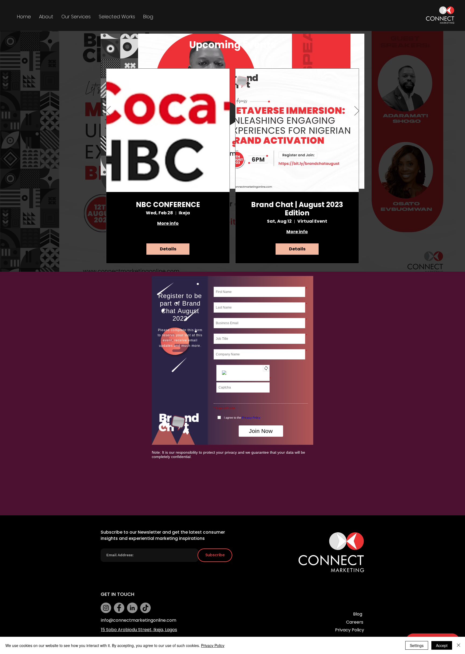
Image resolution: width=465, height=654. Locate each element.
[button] (76, 17)
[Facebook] (119, 608)
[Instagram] (106, 608)
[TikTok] (145, 608)
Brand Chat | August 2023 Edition (297, 209)
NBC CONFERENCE (168, 205)
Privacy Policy (212, 645)
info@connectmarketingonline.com (138, 620)
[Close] (458, 645)
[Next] (356, 111)
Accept (442, 645)
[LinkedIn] (132, 608)
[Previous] (108, 111)
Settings (417, 645)
